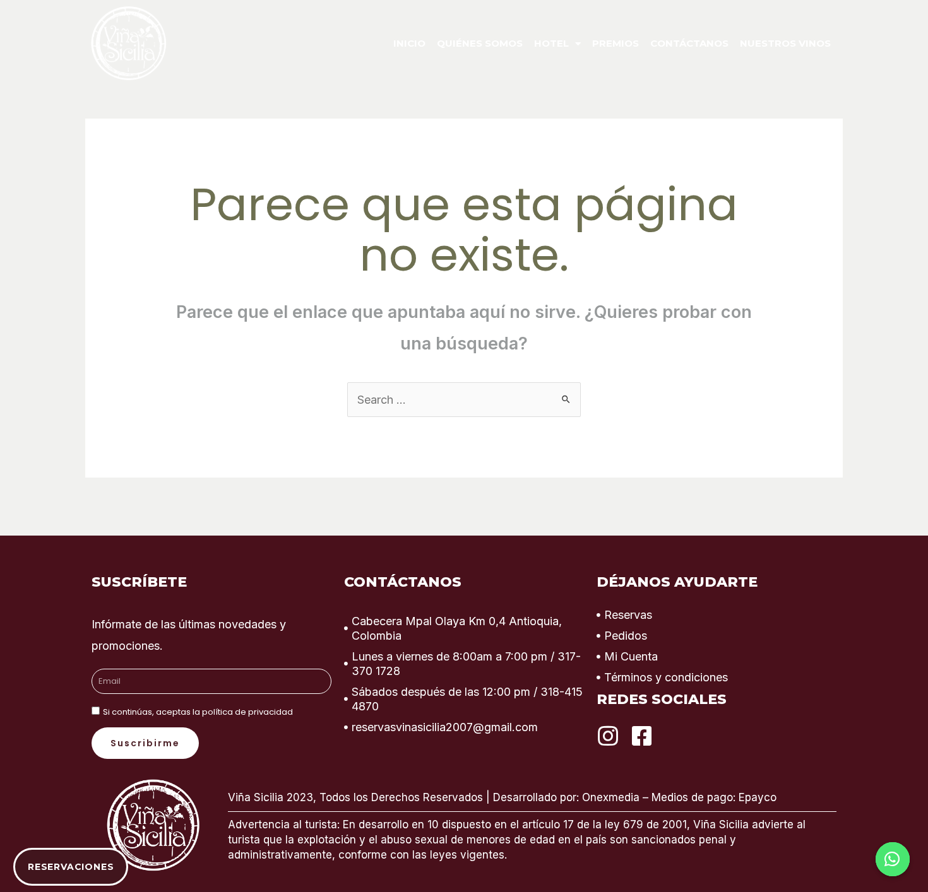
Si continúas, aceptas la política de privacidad (198, 712)
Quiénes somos (480, 43)
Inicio (409, 43)
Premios (615, 43)
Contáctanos (689, 43)
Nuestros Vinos (785, 43)
